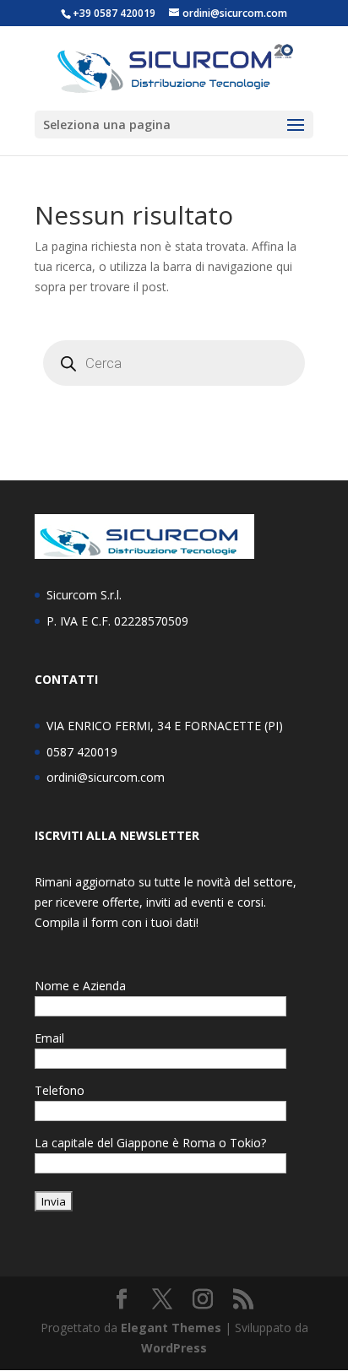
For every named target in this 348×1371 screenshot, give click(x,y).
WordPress (174, 1348)
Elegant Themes (171, 1328)
